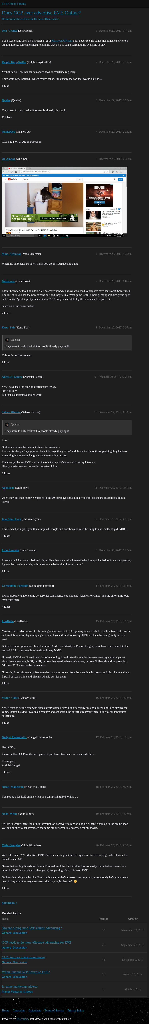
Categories (19, 1010)
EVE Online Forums (14, 3)
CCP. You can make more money (23, 957)
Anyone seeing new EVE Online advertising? (32, 928)
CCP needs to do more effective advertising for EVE (36, 942)
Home (5, 1010)
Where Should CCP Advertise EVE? (26, 972)
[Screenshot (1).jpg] (64, 202)
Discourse (22, 1018)
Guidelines (35, 1010)
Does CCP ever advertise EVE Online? (41, 12)
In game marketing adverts (19, 986)
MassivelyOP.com (62, 40)
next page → (9, 903)
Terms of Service (54, 1010)
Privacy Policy (76, 1010)
